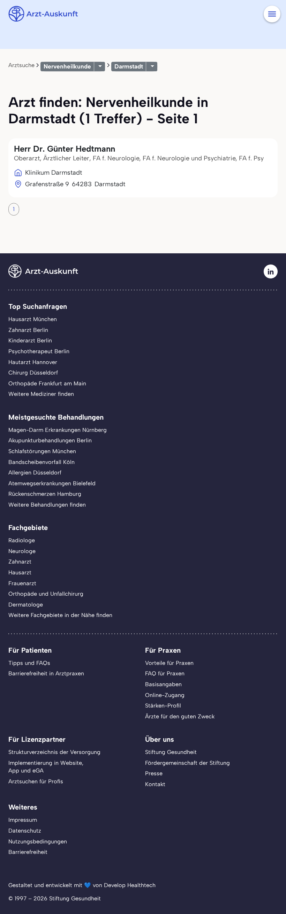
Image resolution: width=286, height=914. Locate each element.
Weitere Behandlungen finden (47, 504)
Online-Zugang (165, 695)
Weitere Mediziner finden (41, 394)
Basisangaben (163, 684)
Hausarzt (19, 572)
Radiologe (21, 540)
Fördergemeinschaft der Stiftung (187, 763)
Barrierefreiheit (27, 852)
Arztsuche (21, 65)
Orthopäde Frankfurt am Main (47, 383)
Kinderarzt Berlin (30, 340)
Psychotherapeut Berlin (38, 351)
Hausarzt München (32, 319)
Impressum (22, 820)
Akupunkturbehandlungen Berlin (50, 440)
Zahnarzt (19, 561)
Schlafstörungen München (42, 451)
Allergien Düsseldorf (34, 472)
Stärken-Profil (163, 705)
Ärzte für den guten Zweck (179, 716)
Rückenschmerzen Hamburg (44, 494)
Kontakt (155, 784)
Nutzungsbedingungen (37, 841)
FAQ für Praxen (165, 673)
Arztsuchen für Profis (35, 781)
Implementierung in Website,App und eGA (45, 767)
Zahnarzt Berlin (28, 330)
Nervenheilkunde (67, 66)
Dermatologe (25, 604)
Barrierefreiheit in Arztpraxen (46, 673)
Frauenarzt (22, 583)
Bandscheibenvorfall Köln (41, 462)
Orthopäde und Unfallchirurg (45, 593)
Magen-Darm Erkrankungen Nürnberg (57, 430)
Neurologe (22, 551)
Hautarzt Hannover (32, 362)
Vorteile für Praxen (169, 663)
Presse (154, 773)
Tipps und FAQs (29, 663)
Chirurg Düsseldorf (33, 372)
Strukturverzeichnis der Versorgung (54, 752)
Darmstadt (128, 66)
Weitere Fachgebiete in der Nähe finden (60, 615)
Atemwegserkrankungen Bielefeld (52, 483)
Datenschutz (24, 830)
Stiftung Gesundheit (171, 752)
